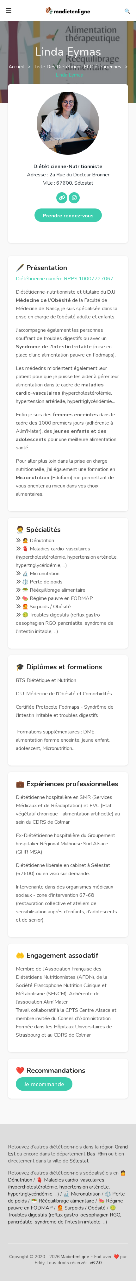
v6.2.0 (96, 1263)
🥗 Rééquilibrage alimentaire (62, 1200)
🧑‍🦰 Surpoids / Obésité (81, 1207)
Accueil (17, 67)
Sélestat (79, 1160)
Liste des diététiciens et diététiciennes (78, 67)
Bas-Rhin (97, 1153)
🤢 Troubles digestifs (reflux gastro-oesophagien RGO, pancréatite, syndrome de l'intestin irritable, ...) (64, 1214)
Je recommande (44, 1084)
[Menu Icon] (8, 11)
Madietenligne (75, 1257)
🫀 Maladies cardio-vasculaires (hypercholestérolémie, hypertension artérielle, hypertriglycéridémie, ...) (59, 1186)
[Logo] (68, 10)
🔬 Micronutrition (82, 1193)
